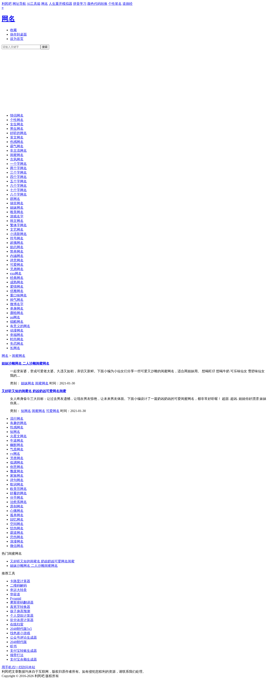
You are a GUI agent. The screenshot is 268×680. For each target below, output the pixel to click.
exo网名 (16, 273)
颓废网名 (16, 471)
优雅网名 (16, 291)
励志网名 (16, 247)
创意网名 (16, 467)
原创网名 (16, 506)
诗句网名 (16, 480)
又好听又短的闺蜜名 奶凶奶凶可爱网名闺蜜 (34, 391)
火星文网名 (18, 436)
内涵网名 (16, 256)
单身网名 (16, 308)
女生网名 (16, 124)
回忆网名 (16, 519)
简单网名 (16, 251)
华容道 (15, 594)
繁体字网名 (18, 225)
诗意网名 (16, 260)
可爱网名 (16, 264)
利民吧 (7, 3)
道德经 (127, 3)
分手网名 (16, 497)
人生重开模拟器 (60, 3)
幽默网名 (16, 445)
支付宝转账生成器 (23, 650)
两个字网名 (18, 168)
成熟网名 (16, 282)
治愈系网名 (18, 502)
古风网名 (16, 159)
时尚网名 (16, 339)
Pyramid (15, 598)
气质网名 (16, 449)
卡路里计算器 (20, 581)
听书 (13, 646)
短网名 (26, 411)
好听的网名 (18, 133)
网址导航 (19, 3)
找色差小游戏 (20, 633)
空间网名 (16, 524)
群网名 (15, 199)
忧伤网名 (16, 528)
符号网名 (16, 238)
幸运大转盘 (18, 590)
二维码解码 (18, 585)
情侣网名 (16, 115)
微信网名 (16, 546)
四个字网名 (18, 177)
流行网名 (16, 418)
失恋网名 (16, 343)
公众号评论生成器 (23, 637)
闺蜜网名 (16, 155)
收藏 (13, 30)
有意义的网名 (20, 326)
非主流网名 (18, 150)
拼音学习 (79, 3)
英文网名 (16, 137)
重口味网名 (18, 295)
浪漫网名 (16, 541)
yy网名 (15, 453)
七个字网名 (18, 190)
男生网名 (16, 128)
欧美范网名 (18, 489)
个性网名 (16, 120)
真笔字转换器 (20, 607)
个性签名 (115, 3)
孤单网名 (16, 515)
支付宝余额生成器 (23, 659)
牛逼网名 (16, 440)
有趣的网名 (18, 423)
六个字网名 (18, 185)
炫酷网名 (16, 321)
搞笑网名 (16, 203)
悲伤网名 (16, 537)
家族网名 (16, 475)
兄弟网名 (16, 269)
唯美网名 (16, 212)
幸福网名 (16, 335)
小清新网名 (18, 234)
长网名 (15, 348)
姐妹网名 (16, 207)
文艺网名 (16, 229)
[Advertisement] (134, 81)
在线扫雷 (16, 624)
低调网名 (16, 462)
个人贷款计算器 (22, 615)
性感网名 (16, 427)
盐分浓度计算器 (22, 620)
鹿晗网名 (16, 313)
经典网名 (16, 278)
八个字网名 (18, 194)
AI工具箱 (33, 3)
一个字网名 (18, 163)
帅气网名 (16, 299)
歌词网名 (16, 484)
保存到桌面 (18, 34)
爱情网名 (16, 286)
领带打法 (16, 655)
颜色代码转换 (97, 3)
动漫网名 (16, 330)
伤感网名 (16, 142)
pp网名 (15, 317)
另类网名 (16, 458)
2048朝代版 (18, 642)
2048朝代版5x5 (21, 628)
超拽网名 (16, 242)
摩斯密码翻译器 (22, 602)
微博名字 (16, 304)
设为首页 (16, 39)
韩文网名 (16, 220)
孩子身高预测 (20, 611)
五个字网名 (18, 181)
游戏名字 (16, 216)
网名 (44, 3)
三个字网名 (18, 172)
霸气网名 (16, 146)
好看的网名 (18, 493)
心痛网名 (16, 510)
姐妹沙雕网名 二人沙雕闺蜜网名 (25, 363)
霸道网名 (16, 532)
